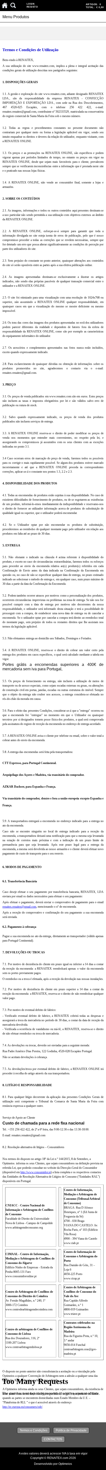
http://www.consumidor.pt (35, 1172)
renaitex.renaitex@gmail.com (19, 906)
